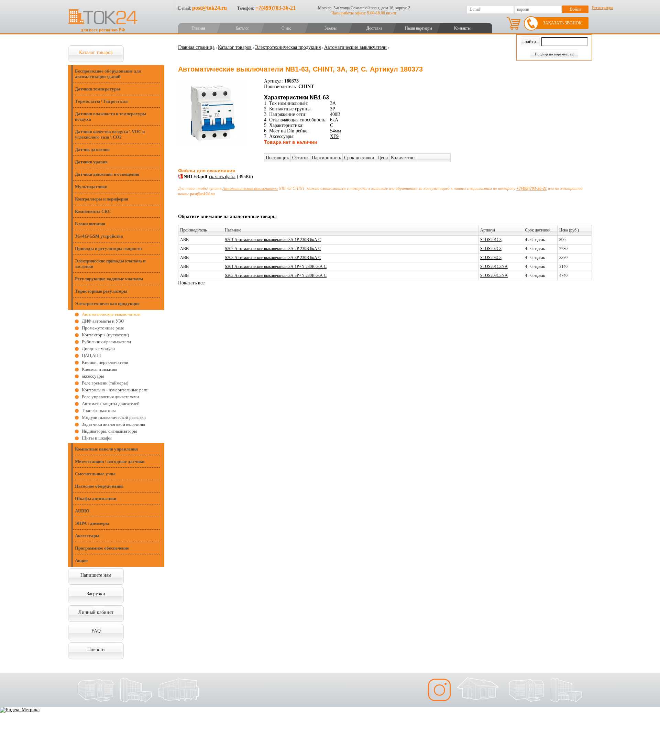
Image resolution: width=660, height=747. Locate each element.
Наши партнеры (418, 28)
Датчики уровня (91, 161)
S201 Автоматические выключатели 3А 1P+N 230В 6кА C (276, 266)
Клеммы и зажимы (99, 369)
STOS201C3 (491, 239)
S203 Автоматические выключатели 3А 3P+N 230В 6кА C (276, 275)
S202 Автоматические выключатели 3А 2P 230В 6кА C (273, 248)
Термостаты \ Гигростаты (101, 101)
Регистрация (602, 8)
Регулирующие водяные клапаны (109, 278)
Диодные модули (98, 348)
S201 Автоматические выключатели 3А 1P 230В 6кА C (273, 239)
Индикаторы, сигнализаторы (109, 431)
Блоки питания (90, 223)
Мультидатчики (91, 186)
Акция (81, 560)
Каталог (242, 28)
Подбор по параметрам (554, 54)
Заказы (330, 28)
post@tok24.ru (209, 8)
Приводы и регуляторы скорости (108, 248)
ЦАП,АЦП (91, 355)
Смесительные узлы (95, 473)
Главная (198, 28)
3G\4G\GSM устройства (99, 236)
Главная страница (196, 47)
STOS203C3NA (494, 275)
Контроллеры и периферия (101, 199)
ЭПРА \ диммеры (92, 523)
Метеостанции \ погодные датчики (109, 461)
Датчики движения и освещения (107, 174)
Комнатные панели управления (106, 449)
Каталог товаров (96, 52)
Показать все (191, 282)
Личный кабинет (95, 612)
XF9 (334, 136)
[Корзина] (513, 23)
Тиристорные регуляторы (101, 291)
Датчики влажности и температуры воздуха (110, 116)
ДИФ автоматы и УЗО (103, 321)
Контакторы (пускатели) (105, 334)
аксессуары (93, 376)
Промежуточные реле (103, 328)
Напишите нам (95, 575)
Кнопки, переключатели (105, 362)
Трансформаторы (99, 410)
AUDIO (82, 510)
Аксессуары (87, 535)
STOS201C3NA (494, 266)
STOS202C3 (491, 248)
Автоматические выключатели (111, 314)
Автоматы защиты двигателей (111, 403)
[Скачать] (181, 177)
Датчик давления (92, 149)
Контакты (462, 28)
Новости (96, 649)
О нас (286, 28)
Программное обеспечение (102, 548)
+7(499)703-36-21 (275, 8)
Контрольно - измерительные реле (115, 389)
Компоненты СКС (93, 211)
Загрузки (96, 593)
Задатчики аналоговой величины (113, 424)
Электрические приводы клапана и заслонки (110, 263)
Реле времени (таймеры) (105, 383)
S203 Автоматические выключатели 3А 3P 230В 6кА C (273, 257)
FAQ (96, 631)
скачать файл (222, 176)
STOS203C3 (491, 257)
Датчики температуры (97, 88)
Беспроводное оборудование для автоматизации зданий (108, 73)
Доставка (374, 28)
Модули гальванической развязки (114, 417)
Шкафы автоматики (95, 498)
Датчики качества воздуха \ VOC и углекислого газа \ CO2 (110, 134)
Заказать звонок (562, 23)
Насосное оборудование (99, 486)
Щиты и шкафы (97, 438)
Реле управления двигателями (110, 396)
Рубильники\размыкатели (106, 341)
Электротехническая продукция (107, 303)
